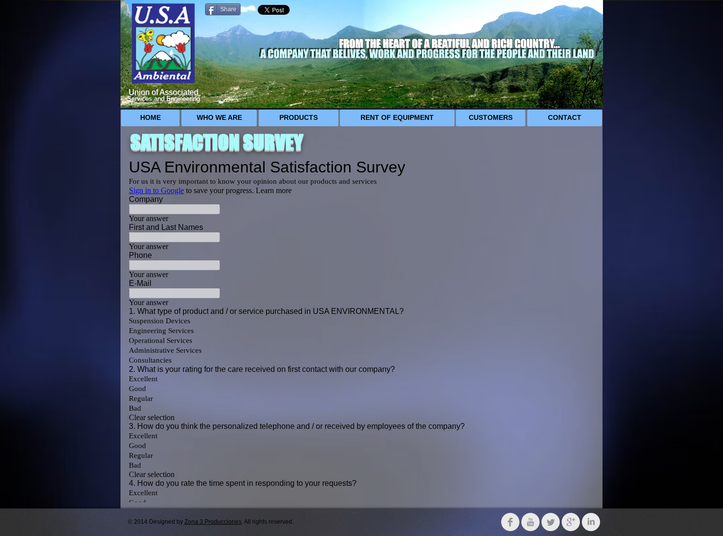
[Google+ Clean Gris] (571, 522)
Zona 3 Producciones (212, 521)
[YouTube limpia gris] (530, 522)
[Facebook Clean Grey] (510, 522)
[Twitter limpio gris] (551, 522)
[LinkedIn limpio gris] (591, 522)
